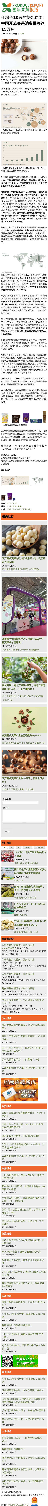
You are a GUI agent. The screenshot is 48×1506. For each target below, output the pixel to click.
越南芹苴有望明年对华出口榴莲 (18, 988)
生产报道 (6, 1106)
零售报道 (6, 1372)
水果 (32, 863)
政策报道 (6, 1168)
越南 (21, 898)
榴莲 (34, 898)
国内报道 (6, 1018)
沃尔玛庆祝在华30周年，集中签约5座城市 (24, 1410)
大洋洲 (5, 743)
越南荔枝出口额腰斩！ (13, 1449)
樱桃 (36, 863)
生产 (24, 696)
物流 (27, 863)
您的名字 (7, 799)
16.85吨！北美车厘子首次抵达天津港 (21, 1251)
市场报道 (6, 1431)
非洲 (4, 696)
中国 (20, 506)
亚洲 (14, 506)
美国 (21, 932)
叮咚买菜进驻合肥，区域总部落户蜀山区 (23, 1390)
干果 (9, 509)
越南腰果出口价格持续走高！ (17, 1325)
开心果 (35, 932)
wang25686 (8, 948)
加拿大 (22, 863)
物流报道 (6, 1233)
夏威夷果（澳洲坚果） (22, 509)
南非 (15, 696)
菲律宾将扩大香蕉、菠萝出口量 (18, 945)
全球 (9, 506)
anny (21, 34)
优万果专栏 (39, 847)
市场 (9, 503)
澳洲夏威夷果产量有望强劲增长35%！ (22, 735)
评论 (5, 808)
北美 (16, 863)
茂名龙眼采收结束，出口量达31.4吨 (20, 1059)
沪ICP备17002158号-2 (18, 1505)
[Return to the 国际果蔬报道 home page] (24, 13)
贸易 (14, 503)
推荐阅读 (28, 847)
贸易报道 (6, 1296)
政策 (20, 696)
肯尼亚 (9, 696)
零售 (13, 650)
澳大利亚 (12, 743)
